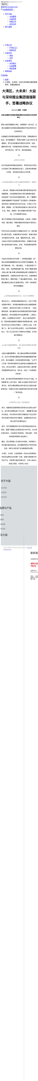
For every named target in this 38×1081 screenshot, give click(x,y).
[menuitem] (12, 16)
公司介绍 (4, 488)
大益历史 (4, 492)
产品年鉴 (4, 75)
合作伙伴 (4, 497)
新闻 (6, 79)
